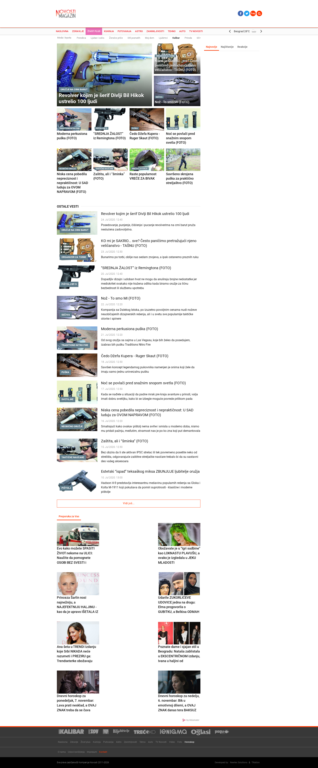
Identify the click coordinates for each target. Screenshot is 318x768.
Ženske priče (116, 37)
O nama (62, 752)
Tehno (172, 31)
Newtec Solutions (238, 762)
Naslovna (62, 31)
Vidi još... (129, 503)
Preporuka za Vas (69, 516)
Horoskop (189, 742)
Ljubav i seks (97, 37)
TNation (256, 762)
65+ (199, 37)
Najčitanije (227, 46)
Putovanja (124, 31)
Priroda (188, 37)
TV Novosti (196, 31)
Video (172, 742)
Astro (139, 31)
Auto (182, 31)
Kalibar (176, 37)
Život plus (93, 31)
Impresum (92, 752)
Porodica (81, 37)
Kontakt (103, 752)
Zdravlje (78, 31)
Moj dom (149, 37)
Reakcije (242, 46)
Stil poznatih (134, 37)
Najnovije (211, 46)
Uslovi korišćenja (76, 752)
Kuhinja (109, 31)
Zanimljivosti (155, 31)
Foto (179, 742)
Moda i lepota (64, 37)
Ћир (253, 13)
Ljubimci (163, 37)
